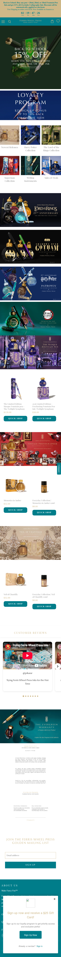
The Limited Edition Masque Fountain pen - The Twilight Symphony (14, 406)
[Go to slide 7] (37, 696)
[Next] (57, 666)
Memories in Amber (12, 500)
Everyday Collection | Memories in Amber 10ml (43, 501)
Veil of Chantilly (11, 594)
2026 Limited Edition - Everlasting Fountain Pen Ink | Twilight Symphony (43, 406)
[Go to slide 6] (35, 696)
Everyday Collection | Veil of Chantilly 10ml (43, 595)
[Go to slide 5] (32, 696)
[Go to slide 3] (28, 696)
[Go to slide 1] (23, 696)
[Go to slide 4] (30, 696)
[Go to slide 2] (25, 696)
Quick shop (15, 418)
